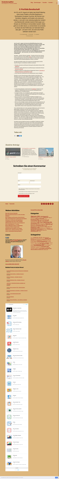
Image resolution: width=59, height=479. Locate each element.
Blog (32, 2)
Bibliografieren (33, 238)
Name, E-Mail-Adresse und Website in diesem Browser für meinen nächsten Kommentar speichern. (29, 189)
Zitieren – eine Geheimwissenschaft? (14, 293)
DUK (37, 218)
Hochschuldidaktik (42, 241)
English (49, 239)
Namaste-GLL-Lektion (40, 224)
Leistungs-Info (42, 223)
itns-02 (32, 242)
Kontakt (50, 2)
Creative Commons (14, 240)
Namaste (33, 224)
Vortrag (48, 247)
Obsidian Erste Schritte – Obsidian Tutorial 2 (15, 273)
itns (47, 221)
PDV (32, 245)
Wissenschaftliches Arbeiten (37, 249)
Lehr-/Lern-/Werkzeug (44, 222)
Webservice (44, 230)
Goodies (44, 2)
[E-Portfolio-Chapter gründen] (13, 152)
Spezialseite (45, 246)
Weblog (39, 230)
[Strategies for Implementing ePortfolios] (46, 152)
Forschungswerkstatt (45, 240)
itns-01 (49, 241)
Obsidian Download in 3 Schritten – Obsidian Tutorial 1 (17, 290)
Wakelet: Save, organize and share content (14, 229)
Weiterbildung (34, 231)
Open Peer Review (10, 296)
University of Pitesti (19, 69)
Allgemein (37, 34)
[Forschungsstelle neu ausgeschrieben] (29, 154)
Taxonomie (11, 203)
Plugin (45, 225)
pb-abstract (44, 243)
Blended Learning (39, 238)
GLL (32, 241)
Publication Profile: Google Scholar (12, 226)
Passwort (33, 225)
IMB (39, 221)
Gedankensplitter (8, 2)
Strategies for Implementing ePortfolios (45, 157)
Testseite (50, 229)
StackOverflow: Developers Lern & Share (13, 228)
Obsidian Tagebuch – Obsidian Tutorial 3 (14, 276)
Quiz (49, 245)
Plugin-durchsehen (41, 226)
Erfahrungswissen (33, 240)
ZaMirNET (17, 66)
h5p (35, 241)
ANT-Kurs (33, 217)
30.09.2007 (31, 34)
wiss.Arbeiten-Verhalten (35, 248)
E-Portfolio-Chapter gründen (10, 157)
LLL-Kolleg (51, 242)
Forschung (35, 219)
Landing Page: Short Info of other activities (14, 221)
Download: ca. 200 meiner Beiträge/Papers (14, 220)
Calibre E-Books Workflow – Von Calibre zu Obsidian (17, 299)
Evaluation (39, 240)
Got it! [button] (56, 477)
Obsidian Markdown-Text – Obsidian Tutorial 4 (15, 280)
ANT (40, 237)
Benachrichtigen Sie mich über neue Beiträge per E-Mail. (26, 193)
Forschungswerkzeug (44, 219)
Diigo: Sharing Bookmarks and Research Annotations (16, 218)
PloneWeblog (39, 245)
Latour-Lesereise (41, 242)
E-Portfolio (44, 239)
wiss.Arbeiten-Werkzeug (45, 248)
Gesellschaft (34, 221)
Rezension (34, 229)
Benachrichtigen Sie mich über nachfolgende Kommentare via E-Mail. (28, 191)
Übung (40, 231)
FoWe (50, 240)
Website (19, 184)
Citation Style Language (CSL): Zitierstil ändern (16, 287)
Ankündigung (44, 216)
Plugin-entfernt (48, 226)
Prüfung (46, 245)
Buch (43, 238)
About (6, 203)
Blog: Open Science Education (11, 213)
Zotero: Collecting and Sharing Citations (13, 231)
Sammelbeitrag (40, 229)
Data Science (33, 218)
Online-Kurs (48, 224)
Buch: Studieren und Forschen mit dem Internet (14, 217)
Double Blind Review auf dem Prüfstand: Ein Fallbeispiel (17, 270)
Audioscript (41, 217)
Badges (50, 217)
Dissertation (33, 239)
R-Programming (38, 246)
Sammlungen (37, 2)
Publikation (35, 228)
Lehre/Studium (35, 223)
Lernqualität (47, 242)
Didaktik (48, 238)
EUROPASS (34, 89)
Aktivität (35, 237)
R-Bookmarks (33, 246)
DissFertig (39, 239)
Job (35, 242)
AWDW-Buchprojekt (45, 237)
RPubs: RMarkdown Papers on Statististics (14, 225)
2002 (32, 237)
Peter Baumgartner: (18, 239)
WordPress (45, 249)
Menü (52, 223)
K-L (38, 242)
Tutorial (33, 230)
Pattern (37, 243)
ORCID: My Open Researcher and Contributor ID (15, 222)
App (37, 217)
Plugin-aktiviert (34, 226)
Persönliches (40, 225)
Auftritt (45, 217)
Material (47, 223)
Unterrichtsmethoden (43, 247)
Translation (37, 247)
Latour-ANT (34, 222)
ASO (30, 56)
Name (19, 180)
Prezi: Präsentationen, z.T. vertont (12, 224)
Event (41, 218)
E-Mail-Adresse (32, 180)
